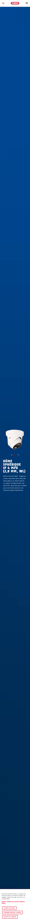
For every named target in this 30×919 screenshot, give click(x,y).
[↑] (12, 455)
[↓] (18, 455)
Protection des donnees (13, 901)
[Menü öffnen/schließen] (27, 3)
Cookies (4, 901)
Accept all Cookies (10, 917)
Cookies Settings (9, 908)
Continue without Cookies (12, 912)
